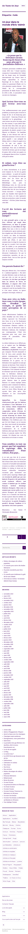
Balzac (14, 822)
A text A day (7, 729)
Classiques (6, 828)
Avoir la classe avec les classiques (14, 734)
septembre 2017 (8, 679)
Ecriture (5, 832)
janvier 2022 (7, 605)
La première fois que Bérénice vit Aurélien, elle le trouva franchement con (14, 745)
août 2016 (6, 706)
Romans (17, 871)
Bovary (11, 825)
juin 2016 (6, 710)
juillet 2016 (7, 708)
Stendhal (4, 529)
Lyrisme (19, 861)
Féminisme (12, 835)
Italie (24, 527)
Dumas (13, 828)
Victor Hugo (6, 881)
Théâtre (5, 878)
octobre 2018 (8, 659)
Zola (13, 881)
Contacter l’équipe (8, 904)
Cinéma (18, 825)
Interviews (12, 527)
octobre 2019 (8, 646)
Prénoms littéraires (10, 776)
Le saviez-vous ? (9, 754)
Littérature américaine (10, 848)
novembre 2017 (8, 675)
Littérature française (9, 858)
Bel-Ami (5, 825)
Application (12, 815)
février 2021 (7, 620)
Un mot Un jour (8, 782)
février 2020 (7, 638)
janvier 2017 (7, 695)
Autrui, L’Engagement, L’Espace (13, 732)
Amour (5, 815)
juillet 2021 (7, 613)
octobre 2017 (7, 677)
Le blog (6, 751)
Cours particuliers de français (11, 919)
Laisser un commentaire (14, 529)
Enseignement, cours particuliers (14, 738)
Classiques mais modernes (12, 736)
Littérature (16, 845)
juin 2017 (6, 684)
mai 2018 (6, 666)
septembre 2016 (8, 703)
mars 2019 (7, 655)
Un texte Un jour (9, 789)
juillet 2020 (7, 629)
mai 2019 (6, 653)
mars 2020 (7, 635)
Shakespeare (7, 874)
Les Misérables (7, 845)
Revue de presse (9, 780)
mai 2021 (6, 616)
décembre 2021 (8, 607)
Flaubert (19, 832)
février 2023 (7, 598)
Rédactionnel (8, 778)
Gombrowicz (19, 527)
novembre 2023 (8, 594)
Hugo (14, 838)
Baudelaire (21, 822)
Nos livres (7, 767)
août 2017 (6, 681)
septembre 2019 (8, 649)
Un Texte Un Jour (10, 6)
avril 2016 (7, 714)
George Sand (7, 838)
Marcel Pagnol (7, 864)
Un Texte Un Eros (9, 787)
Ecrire (19, 828)
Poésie (21, 868)
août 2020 (7, 627)
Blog (3, 911)
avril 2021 (7, 618)
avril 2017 (7, 688)
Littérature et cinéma (10, 762)
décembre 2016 (8, 697)
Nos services (8, 769)
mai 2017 (6, 686)
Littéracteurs (8, 760)
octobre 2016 (8, 701)
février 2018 (7, 670)
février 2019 (7, 657)
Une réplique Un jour (10, 802)
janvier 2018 (7, 673)
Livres (4, 915)
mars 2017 (7, 690)
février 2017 (7, 692)
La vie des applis (7, 908)
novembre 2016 (8, 699)
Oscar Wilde (13, 868)
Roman (11, 871)
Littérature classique (9, 855)
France (5, 835)
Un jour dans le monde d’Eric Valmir (13, 23)
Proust (5, 871)
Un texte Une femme (10, 795)
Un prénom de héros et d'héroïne (14, 784)
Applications (6, 818)
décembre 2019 (8, 642)
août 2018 (7, 664)
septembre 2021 (8, 611)
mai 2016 (6, 712)
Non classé (7, 765)
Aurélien (15, 818)
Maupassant (17, 864)
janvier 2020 (8, 640)
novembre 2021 (8, 609)
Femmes (12, 832)
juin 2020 (7, 631)
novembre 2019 (8, 644)
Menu (23, 5)
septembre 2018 (9, 662)
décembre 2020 (8, 622)
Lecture (22, 841)
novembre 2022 (8, 600)
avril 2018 (7, 668)
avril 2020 (7, 633)
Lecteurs (15, 841)
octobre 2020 (8, 624)
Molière (5, 868)
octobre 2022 (8, 602)
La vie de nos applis (10, 749)
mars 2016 (7, 717)
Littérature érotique (9, 861)
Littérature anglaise (9, 851)
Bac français (6, 822)
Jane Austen (7, 841)
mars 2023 (7, 596)
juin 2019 (6, 651)
